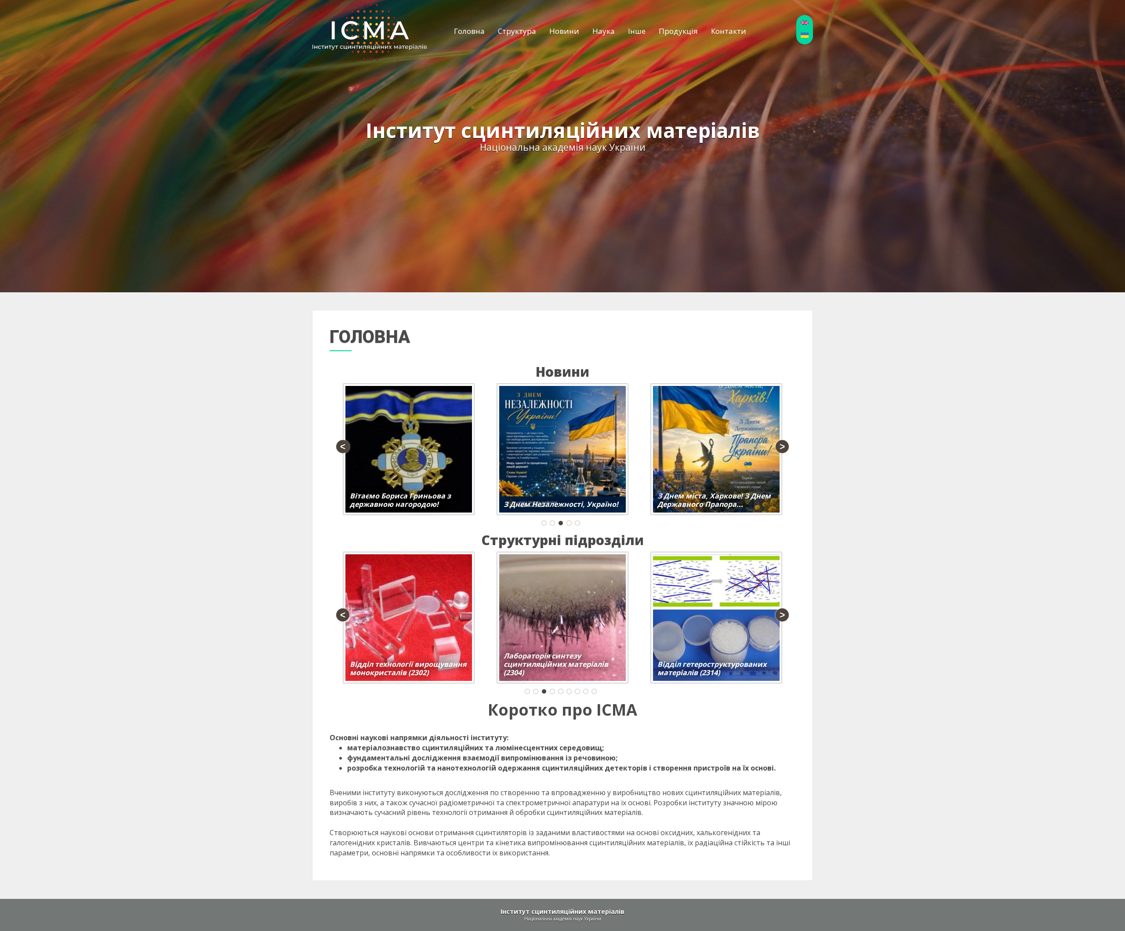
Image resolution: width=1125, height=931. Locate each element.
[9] (594, 691)
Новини (564, 31)
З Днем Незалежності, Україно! (561, 504)
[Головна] (370, 31)
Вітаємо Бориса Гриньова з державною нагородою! (400, 500)
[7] (577, 691)
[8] (586, 691)
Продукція (678, 31)
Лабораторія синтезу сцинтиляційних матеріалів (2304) (556, 664)
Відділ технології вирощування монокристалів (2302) (408, 668)
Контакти (728, 31)
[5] (577, 523)
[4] (569, 523)
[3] (561, 523)
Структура (517, 31)
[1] (544, 523)
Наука (603, 31)
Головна (469, 31)
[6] (569, 691)
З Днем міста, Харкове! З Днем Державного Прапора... (714, 500)
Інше (637, 31)
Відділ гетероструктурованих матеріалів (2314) (711, 668)
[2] (552, 523)
